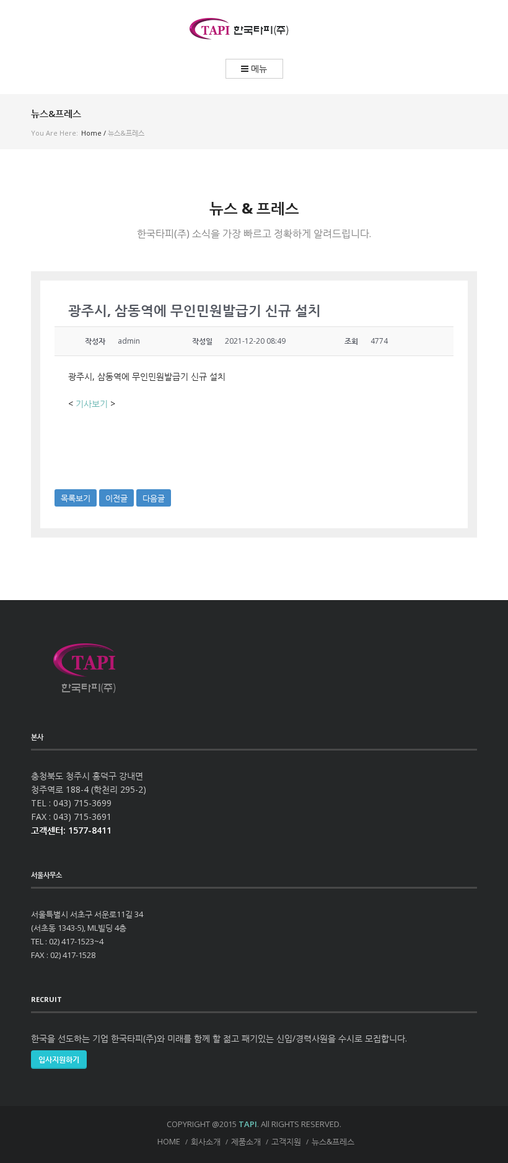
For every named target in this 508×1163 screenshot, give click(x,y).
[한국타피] (254, 29)
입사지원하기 (58, 1059)
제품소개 (246, 1141)
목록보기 (75, 497)
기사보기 (92, 403)
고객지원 (286, 1141)
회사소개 (206, 1141)
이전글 (116, 497)
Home (91, 132)
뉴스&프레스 (333, 1141)
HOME (168, 1141)
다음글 (153, 497)
